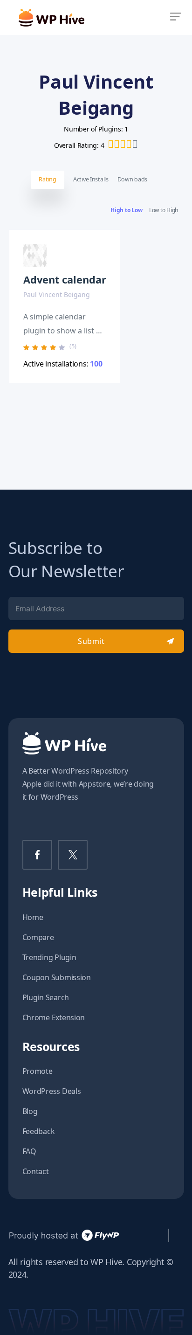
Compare (38, 937)
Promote (37, 1071)
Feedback (38, 1131)
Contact (35, 1171)
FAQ (29, 1151)
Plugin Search (45, 997)
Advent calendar (64, 279)
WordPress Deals (51, 1091)
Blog (30, 1111)
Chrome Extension (53, 1017)
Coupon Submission (56, 977)
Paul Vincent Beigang (56, 294)
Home (32, 917)
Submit (91, 641)
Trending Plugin (49, 957)
